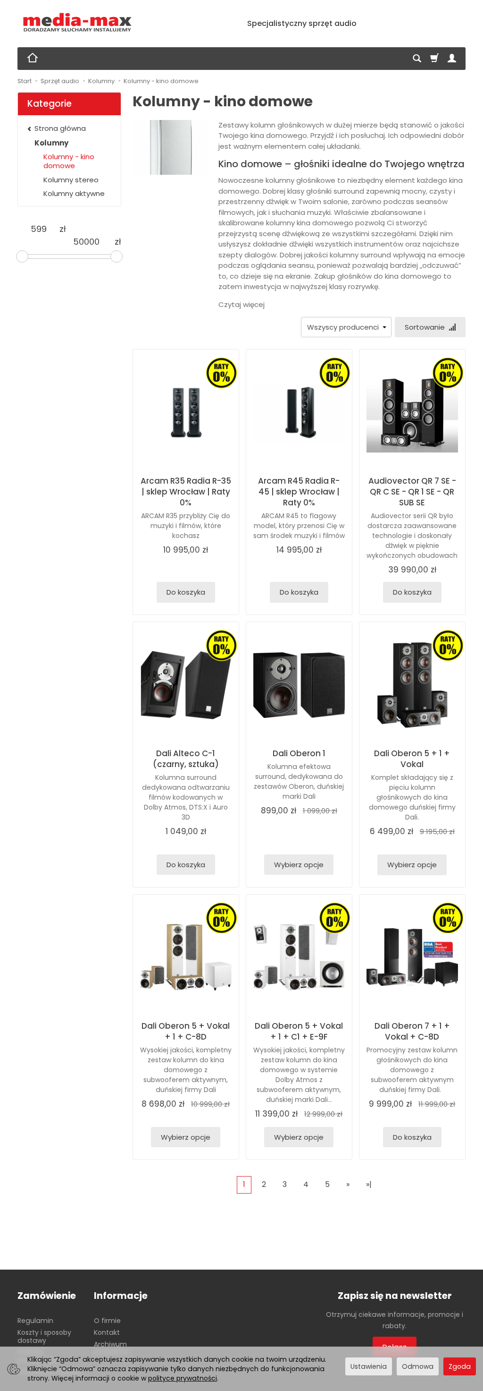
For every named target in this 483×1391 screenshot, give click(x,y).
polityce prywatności (182, 1378)
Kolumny (51, 143)
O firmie (107, 1320)
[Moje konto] (452, 58)
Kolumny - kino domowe (68, 161)
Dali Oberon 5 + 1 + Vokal (412, 759)
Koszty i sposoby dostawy (44, 1336)
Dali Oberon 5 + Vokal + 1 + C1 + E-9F (299, 1031)
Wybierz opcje (299, 865)
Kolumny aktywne (74, 193)
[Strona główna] (77, 22)
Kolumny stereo (71, 180)
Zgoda (460, 1366)
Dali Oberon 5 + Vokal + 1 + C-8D (186, 1031)
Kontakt (107, 1332)
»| (369, 1184)
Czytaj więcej (241, 304)
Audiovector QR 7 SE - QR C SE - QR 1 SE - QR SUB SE (412, 491)
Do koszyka (186, 592)
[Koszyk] (434, 58)
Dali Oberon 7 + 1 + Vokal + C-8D (412, 1031)
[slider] (22, 256)
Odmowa (417, 1366)
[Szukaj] (417, 58)
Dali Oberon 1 (299, 753)
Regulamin (35, 1320)
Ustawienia (368, 1366)
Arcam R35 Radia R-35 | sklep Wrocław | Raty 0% (186, 491)
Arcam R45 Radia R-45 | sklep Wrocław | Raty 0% (299, 491)
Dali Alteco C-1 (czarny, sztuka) (186, 759)
